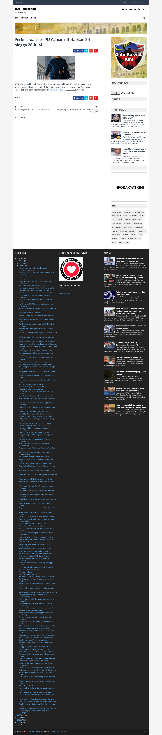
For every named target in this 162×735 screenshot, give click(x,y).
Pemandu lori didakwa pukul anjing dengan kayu (36, 526)
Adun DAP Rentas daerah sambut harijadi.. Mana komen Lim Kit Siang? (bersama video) (130, 311)
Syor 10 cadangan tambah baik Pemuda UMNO (36, 463)
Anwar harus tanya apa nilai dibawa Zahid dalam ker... (36, 673)
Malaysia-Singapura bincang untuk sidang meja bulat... (36, 436)
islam (141, 216)
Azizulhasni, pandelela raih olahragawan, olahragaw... (38, 344)
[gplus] (130, 9)
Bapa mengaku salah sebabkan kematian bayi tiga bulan (37, 368)
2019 (19, 722)
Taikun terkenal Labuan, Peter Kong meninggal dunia (36, 564)
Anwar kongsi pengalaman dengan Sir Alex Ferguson (34, 296)
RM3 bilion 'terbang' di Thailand (30, 569)
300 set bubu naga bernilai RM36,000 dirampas (36, 539)
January (22, 265)
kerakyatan (136, 219)
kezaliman (128, 223)
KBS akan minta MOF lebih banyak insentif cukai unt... (36, 338)
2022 (19, 715)
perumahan (116, 235)
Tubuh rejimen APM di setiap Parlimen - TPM (35, 351)
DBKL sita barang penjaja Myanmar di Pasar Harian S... (37, 696)
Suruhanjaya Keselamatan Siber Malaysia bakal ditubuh (36, 496)
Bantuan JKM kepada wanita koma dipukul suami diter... (36, 316)
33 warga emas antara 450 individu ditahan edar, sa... (36, 460)
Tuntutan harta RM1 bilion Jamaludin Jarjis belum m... (37, 408)
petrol (125, 235)
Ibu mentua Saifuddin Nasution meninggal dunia (36, 577)
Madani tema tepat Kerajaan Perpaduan (33, 661)
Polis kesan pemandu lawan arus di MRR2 (34, 628)
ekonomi (133, 216)
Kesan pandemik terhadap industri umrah (34, 551)
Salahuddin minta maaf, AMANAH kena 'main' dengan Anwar (130, 259)
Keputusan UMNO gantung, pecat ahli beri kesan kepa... (37, 376)
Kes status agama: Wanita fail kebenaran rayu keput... (35, 358)
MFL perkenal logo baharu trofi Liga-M (32, 384)
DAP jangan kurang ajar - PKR (128, 357)
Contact (142, 2)
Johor (127, 219)
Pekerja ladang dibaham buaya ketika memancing (36, 637)
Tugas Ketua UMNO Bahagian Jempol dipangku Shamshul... (36, 520)
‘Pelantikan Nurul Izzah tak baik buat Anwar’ (35, 414)
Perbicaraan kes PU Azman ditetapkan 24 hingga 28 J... (38, 476)
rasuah (114, 238)
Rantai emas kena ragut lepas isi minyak (33, 362)
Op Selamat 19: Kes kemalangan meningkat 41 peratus (36, 392)
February (22, 263)
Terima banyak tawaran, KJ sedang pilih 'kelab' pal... (37, 670)
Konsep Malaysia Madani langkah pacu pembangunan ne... (33, 269)
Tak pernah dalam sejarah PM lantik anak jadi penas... (35, 618)
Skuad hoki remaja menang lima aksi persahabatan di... (37, 589)
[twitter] (126, 9)
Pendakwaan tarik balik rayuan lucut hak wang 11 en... (37, 705)
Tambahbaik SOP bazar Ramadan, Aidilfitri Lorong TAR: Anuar (130, 389)
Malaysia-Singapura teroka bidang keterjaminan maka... (36, 643)
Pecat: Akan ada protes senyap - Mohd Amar (35, 692)
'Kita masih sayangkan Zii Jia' (29, 574)
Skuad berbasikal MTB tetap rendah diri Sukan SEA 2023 (37, 309)
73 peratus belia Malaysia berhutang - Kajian (35, 423)
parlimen (123, 231)
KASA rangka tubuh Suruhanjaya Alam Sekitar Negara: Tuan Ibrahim (131, 406)
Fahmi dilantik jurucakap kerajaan (31, 389)
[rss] (146, 9)
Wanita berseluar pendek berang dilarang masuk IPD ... (36, 491)
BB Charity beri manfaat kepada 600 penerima (35, 549)
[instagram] (142, 9)
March (21, 261)
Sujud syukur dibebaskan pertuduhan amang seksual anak (35, 453)
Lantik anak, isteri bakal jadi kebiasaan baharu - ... (36, 699)
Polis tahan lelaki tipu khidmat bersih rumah (35, 457)
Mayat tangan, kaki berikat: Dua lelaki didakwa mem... (35, 513)
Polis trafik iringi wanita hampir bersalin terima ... (36, 364)
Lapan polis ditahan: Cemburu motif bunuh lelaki (36, 537)
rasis (140, 235)
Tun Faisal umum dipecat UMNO (30, 313)
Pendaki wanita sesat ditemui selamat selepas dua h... (37, 500)
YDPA (127, 242)
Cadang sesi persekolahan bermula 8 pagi (34, 432)
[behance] (135, 9)
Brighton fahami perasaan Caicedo (31, 610)
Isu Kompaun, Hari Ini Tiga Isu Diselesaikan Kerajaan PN (128, 343)
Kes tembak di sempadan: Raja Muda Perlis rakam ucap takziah (129, 276)
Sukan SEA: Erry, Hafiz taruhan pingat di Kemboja (37, 668)
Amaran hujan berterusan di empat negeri (34, 649)
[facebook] (123, 9)
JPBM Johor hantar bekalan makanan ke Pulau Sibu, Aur (37, 381)
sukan (130, 238)
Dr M (119, 216)
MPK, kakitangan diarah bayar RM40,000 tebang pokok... (36, 420)
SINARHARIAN (57, 89)
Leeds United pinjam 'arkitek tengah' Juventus (36, 567)
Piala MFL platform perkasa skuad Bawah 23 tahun (37, 293)
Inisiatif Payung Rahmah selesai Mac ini (33, 387)
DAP (113, 216)
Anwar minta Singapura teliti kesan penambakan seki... (36, 632)
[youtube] (139, 9)
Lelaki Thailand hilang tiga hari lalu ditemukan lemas (37, 658)
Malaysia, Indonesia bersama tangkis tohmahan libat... (36, 329)
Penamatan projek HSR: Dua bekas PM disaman (36, 479)
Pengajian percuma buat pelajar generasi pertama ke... (37, 682)
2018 (19, 725)
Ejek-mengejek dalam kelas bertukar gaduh (34, 290)
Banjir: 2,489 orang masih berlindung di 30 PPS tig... (37, 341)
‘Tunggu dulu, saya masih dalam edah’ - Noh (34, 647)
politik (133, 235)
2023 (19, 258)
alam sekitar (116, 212)
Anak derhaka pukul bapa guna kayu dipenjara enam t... (37, 399)
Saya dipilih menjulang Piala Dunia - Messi (34, 556)
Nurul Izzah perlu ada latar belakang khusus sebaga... (34, 712)
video (114, 242)
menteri (115, 231)
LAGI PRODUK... (65, 293)
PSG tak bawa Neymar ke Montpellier (32, 285)
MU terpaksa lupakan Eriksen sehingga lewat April (37, 288)
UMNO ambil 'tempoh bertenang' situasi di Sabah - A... (37, 678)
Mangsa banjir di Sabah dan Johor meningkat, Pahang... (35, 559)
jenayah (119, 219)
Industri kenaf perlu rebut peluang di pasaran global (38, 592)
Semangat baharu (25, 572)
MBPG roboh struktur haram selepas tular (34, 411)
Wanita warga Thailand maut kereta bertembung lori (37, 321)
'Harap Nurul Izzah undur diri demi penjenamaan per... (36, 300)
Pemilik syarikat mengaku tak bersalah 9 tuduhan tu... (37, 482)
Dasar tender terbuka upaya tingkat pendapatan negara (36, 273)
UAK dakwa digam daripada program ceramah (35, 542)
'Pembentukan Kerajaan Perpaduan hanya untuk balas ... (36, 580)
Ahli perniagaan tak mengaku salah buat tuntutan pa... (37, 471)
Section (24, 18)
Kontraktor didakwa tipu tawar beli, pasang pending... (34, 429)
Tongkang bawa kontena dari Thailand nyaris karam (37, 635)
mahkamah (139, 227)
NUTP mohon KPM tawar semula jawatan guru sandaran (36, 305)
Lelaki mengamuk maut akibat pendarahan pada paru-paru (36, 278)
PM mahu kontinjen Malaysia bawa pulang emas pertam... (36, 354)
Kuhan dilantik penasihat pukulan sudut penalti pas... (36, 622)
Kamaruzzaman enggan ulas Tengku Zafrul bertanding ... (34, 545)
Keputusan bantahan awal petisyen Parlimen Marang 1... (35, 664)
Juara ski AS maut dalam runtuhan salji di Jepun (36, 416)
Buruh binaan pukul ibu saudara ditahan (33, 640)
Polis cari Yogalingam (26, 685)
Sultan (137, 238)
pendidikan (142, 231)
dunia (125, 216)
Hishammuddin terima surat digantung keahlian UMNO (36, 404)
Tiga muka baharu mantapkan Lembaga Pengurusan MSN (38, 347)
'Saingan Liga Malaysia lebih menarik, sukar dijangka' (37, 708)
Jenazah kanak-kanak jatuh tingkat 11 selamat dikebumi (35, 604)
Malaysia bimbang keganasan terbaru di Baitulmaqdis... (33, 596)
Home (125, 2)
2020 (19, 720)
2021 (19, 718)
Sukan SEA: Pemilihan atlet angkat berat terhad (36, 517)
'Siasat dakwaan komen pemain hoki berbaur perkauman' (35, 444)
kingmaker (138, 223)
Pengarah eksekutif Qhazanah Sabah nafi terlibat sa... (37, 449)
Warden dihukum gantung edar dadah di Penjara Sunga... (36, 325)
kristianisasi (116, 227)
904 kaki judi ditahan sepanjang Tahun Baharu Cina (37, 553)
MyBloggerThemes (59, 732)
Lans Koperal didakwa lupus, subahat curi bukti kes (37, 702)
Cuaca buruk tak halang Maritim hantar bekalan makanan (36, 534)
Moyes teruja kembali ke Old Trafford (32, 523)
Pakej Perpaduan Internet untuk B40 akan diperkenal (34, 440)
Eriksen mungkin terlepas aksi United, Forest (35, 425)
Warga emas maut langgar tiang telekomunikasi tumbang (36, 614)
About (133, 2)
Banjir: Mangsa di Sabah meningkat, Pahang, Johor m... (37, 585)
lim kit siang (128, 227)
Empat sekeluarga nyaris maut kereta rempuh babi (37, 608)
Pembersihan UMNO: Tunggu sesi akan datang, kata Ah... (36, 600)
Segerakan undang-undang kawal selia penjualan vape (36, 655)
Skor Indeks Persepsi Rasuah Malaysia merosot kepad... (36, 487)
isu (113, 219)
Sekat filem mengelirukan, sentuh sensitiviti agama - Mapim (134, 151)
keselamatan (116, 223)
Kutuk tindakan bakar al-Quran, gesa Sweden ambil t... (37, 689)
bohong (127, 212)
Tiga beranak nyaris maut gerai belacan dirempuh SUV (37, 372)
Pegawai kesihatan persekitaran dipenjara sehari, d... (37, 467)
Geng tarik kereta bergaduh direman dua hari (35, 396)
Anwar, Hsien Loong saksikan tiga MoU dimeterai (37, 651)
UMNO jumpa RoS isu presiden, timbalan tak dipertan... (35, 282)
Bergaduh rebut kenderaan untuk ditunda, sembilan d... (38, 509)
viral (121, 242)
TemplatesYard (34, 732)
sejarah (123, 238)
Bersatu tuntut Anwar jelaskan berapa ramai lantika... (35, 504)
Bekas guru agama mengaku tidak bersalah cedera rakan (37, 529)
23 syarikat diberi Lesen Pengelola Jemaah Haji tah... (38, 626)
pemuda (132, 231)
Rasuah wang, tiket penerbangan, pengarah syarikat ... (38, 334)
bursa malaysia (138, 212)
